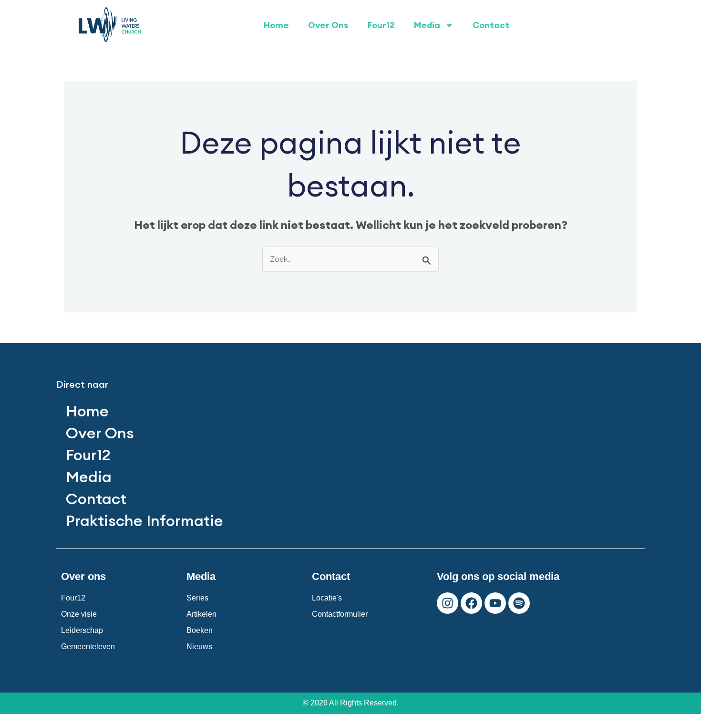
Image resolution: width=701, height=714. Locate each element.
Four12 (381, 25)
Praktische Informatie (144, 520)
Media (427, 25)
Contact (491, 25)
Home (276, 25)
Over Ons (328, 25)
